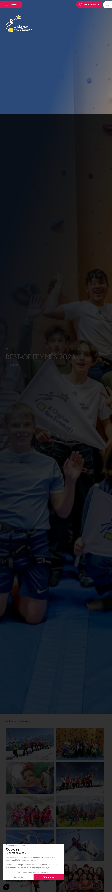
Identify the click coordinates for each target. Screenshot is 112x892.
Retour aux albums (18, 721)
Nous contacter (107, 4)
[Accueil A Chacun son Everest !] (19, 24)
